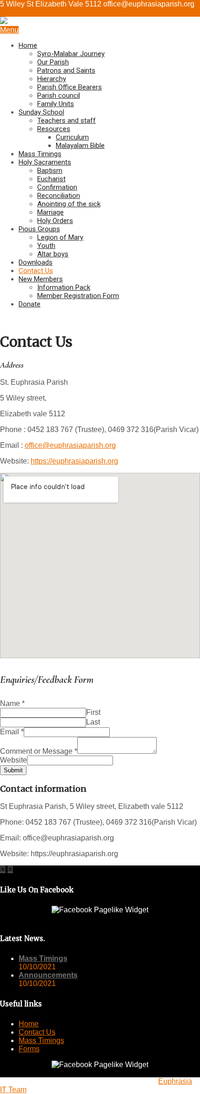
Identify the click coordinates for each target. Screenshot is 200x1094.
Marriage (50, 212)
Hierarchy (51, 79)
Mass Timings (40, 154)
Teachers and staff (66, 120)
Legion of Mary (60, 237)
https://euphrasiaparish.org (74, 461)
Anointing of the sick (68, 204)
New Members (41, 279)
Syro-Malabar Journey (71, 54)
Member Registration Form (78, 296)
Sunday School (41, 112)
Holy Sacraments (45, 162)
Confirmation (57, 187)
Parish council (58, 95)
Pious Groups (39, 229)
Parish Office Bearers (69, 87)
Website (13, 760)
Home (28, 45)
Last (93, 722)
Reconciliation (58, 195)
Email (12, 732)
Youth (46, 246)
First (93, 712)
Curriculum (72, 137)
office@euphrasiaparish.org (70, 445)
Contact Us (36, 271)
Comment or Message (38, 751)
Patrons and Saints (66, 70)
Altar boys (52, 254)
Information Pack (63, 287)
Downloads (36, 262)
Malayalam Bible (80, 145)
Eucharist (51, 179)
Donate (29, 304)
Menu (9, 30)
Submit (13, 770)
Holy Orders (55, 220)
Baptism (49, 170)
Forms (29, 1049)
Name (12, 703)
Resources (53, 129)
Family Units (55, 104)
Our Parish (53, 62)
